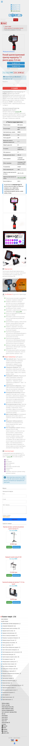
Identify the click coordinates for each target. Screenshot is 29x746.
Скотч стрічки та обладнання (9, 666)
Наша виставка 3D (6, 722)
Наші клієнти (5, 717)
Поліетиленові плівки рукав (9, 654)
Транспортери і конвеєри (8, 678)
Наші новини (5, 719)
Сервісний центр (16, 11)
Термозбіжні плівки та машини (9, 664)
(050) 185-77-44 (16, 9)
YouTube (5, 726)
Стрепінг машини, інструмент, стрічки (11, 657)
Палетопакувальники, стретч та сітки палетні (12, 652)
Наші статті (4, 721)
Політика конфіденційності (8, 710)
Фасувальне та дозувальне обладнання (11, 638)
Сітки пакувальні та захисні (9, 659)
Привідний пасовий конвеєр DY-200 (13, 557)
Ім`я (4, 494)
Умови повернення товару (7, 708)
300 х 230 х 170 (21, 177)
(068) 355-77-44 (16, 5)
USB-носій (18, 311)
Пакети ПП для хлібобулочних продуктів (11, 647)
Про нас (3, 714)
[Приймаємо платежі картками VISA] (12, 740)
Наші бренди (5, 715)
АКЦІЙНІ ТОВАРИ (4, 621)
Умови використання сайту (8, 707)
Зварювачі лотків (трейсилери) (9, 633)
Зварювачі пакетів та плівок (9, 630)
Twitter (4, 727)
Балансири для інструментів (9, 692)
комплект (9, 456)
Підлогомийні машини (7, 699)
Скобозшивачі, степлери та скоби (10, 668)
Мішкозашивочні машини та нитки (10, 690)
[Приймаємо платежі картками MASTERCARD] (16, 740)
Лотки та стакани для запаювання (10, 635)
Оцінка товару (6, 515)
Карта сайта (6, 733)
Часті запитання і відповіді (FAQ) (9, 712)
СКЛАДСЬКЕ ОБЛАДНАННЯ (9, 626)
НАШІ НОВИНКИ (4, 619)
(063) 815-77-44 (16, 7)
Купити (9, 547)
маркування (17, 111)
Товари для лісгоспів (7, 675)
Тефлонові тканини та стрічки (9, 687)
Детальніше (16, 547)
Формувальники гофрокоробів (9, 671)
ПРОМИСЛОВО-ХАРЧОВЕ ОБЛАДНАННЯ (11, 623)
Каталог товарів (9, 616)
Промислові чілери (7, 683)
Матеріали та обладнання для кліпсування (12, 673)
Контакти (4, 724)
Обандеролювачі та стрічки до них (10, 661)
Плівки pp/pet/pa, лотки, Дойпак (10, 642)
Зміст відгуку (6, 505)
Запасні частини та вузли (8, 697)
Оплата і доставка (6, 705)
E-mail (4, 499)
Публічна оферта (5, 703)
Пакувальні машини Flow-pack (9, 640)
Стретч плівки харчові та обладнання (11, 649)
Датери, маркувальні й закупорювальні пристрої (13, 685)
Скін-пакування (6, 694)
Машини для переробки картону (10, 680)
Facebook (5, 729)
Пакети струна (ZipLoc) (8, 645)
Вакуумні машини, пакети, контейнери (11, 628)
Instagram (5, 731)
